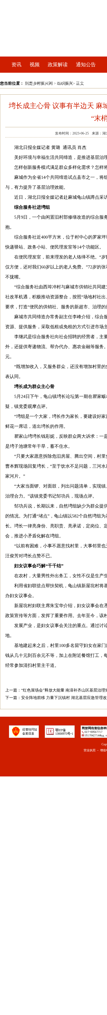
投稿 (68, 115)
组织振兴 (53, 98)
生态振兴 (25, 98)
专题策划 (82, 98)
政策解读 (58, 64)
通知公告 (86, 64)
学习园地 (44, 115)
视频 (35, 64)
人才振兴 (53, 81)
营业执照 (90, 750)
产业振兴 (25, 81)
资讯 (16, 64)
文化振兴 (82, 81)
